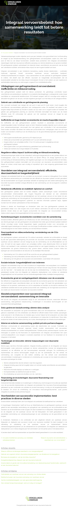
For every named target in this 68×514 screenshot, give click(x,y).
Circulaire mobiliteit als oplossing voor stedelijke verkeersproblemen (18, 439)
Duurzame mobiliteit (8, 52)
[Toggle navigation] (62, 3)
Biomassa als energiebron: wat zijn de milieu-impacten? (18, 457)
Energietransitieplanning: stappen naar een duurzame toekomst (21, 460)
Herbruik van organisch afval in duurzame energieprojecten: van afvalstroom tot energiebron (30, 454)
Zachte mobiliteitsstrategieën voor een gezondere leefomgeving (21, 480)
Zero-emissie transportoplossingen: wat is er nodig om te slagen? (21, 483)
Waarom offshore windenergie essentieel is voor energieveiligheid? (22, 451)
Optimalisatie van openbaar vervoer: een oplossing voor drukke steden (23, 474)
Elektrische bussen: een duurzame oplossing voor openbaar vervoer (22, 477)
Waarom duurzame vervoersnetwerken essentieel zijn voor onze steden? (53, 439)
